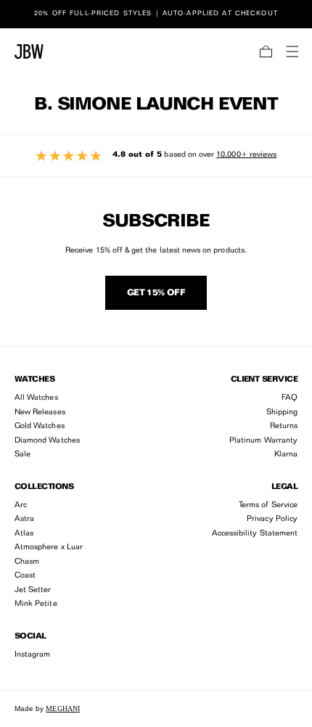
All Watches (36, 398)
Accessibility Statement (254, 534)
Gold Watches (40, 426)
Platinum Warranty (263, 441)
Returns (283, 426)
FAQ (289, 398)
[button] (266, 51)
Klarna (285, 455)
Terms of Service (268, 505)
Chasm (27, 562)
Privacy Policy (272, 519)
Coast (25, 576)
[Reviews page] (156, 155)
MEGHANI (62, 708)
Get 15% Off (156, 293)
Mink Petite (36, 604)
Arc (21, 505)
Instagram (33, 655)
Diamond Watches (47, 441)
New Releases (40, 412)
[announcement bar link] (156, 14)
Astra (24, 519)
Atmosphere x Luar (49, 547)
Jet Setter (33, 590)
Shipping (281, 412)
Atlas (24, 534)
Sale (22, 455)
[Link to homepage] (29, 51)
